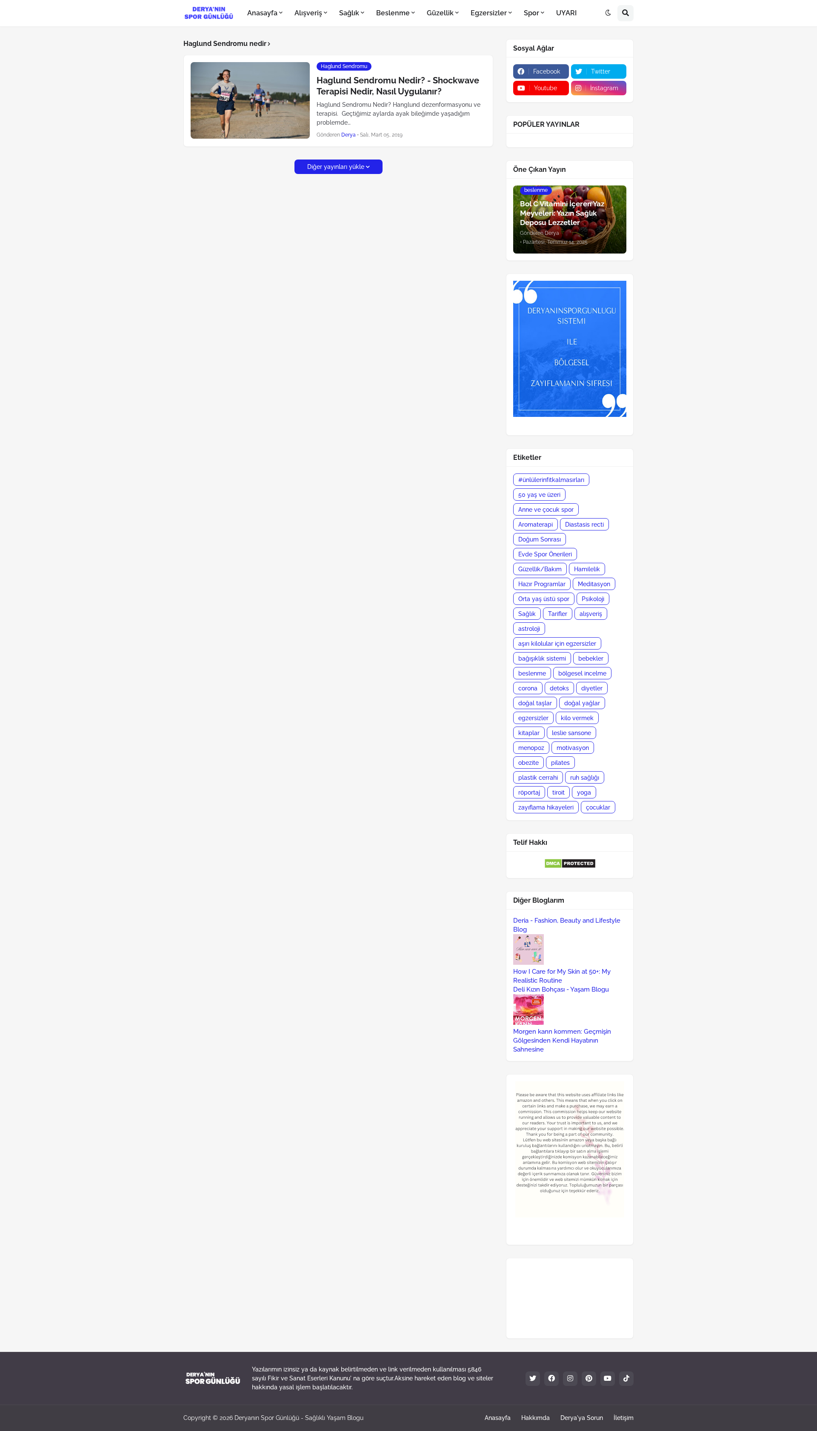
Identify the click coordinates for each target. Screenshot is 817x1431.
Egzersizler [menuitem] (489, 13)
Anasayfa (498, 1417)
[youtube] (607, 1378)
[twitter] (533, 1378)
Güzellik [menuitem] (440, 13)
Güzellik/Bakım (540, 569)
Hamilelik (587, 569)
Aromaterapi (535, 524)
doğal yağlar (582, 703)
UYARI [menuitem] (566, 13)
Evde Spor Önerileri (545, 554)
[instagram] (570, 1378)
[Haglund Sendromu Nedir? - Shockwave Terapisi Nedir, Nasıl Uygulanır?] (250, 100)
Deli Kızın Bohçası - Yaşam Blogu (561, 989)
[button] (608, 13)
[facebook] (551, 1378)
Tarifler (557, 613)
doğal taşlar (535, 703)
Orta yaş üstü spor (543, 599)
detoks (559, 688)
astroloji (529, 628)
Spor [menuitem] (531, 13)
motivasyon (573, 747)
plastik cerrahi (538, 777)
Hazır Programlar (542, 584)
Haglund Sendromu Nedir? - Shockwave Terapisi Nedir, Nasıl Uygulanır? (398, 86)
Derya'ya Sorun (581, 1417)
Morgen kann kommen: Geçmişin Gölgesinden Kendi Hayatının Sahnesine (562, 1040)
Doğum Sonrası (539, 539)
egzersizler (533, 718)
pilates (560, 762)
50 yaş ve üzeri (539, 494)
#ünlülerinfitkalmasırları (551, 479)
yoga (584, 792)
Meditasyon (594, 584)
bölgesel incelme (582, 673)
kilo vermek (577, 718)
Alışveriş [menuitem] (308, 13)
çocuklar (598, 807)
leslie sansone (571, 733)
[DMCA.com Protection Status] (570, 866)
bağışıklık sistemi (542, 658)
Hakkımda (535, 1417)
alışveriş (591, 613)
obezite (528, 762)
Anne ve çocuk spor (546, 509)
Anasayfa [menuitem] (262, 13)
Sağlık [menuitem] (349, 13)
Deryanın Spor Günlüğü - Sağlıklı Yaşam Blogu (298, 1417)
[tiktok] (626, 1378)
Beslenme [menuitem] (393, 13)
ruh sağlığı (584, 777)
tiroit (558, 792)
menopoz (531, 747)
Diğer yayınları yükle (335, 166)
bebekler (590, 658)
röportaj (529, 792)
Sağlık (527, 613)
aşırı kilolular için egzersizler (557, 643)
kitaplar (529, 733)
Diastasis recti (584, 524)
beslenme (532, 673)
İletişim (624, 1417)
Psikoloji (593, 599)
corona (527, 688)
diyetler (592, 688)
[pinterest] (589, 1378)
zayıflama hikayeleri (546, 807)
